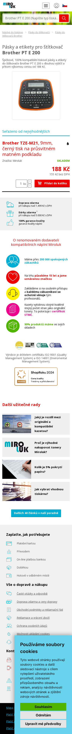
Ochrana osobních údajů (32, 626)
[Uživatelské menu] (56, 6)
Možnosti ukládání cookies (33, 634)
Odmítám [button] (43, 715)
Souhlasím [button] (43, 707)
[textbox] (31, 18)
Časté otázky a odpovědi (32, 593)
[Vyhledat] (64, 18)
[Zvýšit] (29, 181)
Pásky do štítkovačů (39, 32)
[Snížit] (29, 186)
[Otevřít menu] (46, 5)
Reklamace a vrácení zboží (33, 618)
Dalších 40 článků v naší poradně (36, 513)
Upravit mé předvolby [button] (43, 724)
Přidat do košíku (55, 183)
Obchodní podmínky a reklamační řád (40, 609)
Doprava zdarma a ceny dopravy (37, 601)
